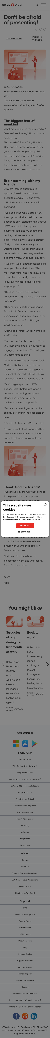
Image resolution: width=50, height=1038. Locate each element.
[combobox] (45, 504)
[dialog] (25, 519)
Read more (35, 520)
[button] (25, 531)
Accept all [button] (25, 526)
